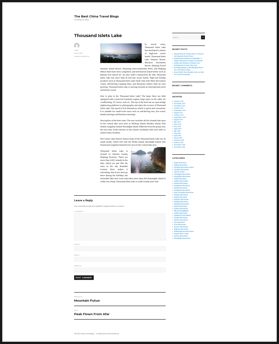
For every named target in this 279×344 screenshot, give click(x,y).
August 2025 (178, 113)
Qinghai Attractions (181, 202)
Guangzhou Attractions (182, 176)
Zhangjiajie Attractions (182, 238)
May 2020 (177, 126)
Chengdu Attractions (181, 170)
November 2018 (179, 147)
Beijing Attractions (180, 165)
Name (77, 244)
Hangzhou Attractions (81, 56)
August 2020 (178, 120)
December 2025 (179, 103)
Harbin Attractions (180, 188)
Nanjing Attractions (181, 195)
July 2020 (177, 122)
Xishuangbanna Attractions (184, 231)
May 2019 (177, 133)
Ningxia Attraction (180, 197)
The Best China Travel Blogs (96, 16)
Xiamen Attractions (181, 227)
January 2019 (178, 142)
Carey (76, 50)
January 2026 (179, 101)
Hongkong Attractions (182, 190)
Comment (79, 211)
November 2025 (179, 106)
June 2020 (177, 124)
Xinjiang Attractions (181, 229)
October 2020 (179, 115)
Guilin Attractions (180, 179)
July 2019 (177, 131)
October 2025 (178, 108)
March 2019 (178, 138)
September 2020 (180, 117)
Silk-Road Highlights (181, 211)
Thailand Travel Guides (182, 215)
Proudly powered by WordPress (107, 334)
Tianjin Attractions (180, 218)
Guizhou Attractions (181, 181)
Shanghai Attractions (181, 204)
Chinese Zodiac (179, 172)
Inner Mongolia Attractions (183, 192)
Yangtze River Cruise (181, 234)
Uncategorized (179, 222)
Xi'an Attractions (180, 224)
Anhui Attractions (180, 163)
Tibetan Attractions (181, 220)
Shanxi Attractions (180, 206)
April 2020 (177, 129)
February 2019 (179, 140)
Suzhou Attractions (180, 213)
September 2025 (180, 110)
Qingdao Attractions (181, 199)
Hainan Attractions (181, 183)
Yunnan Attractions (181, 236)
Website (77, 266)
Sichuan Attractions (181, 208)
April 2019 (177, 136)
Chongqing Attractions (182, 174)
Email (77, 255)
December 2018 (179, 145)
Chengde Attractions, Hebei (184, 167)
